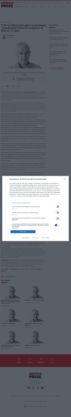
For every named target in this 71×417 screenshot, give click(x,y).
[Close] (65, 179)
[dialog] (35, 208)
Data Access (35, 238)
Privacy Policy (45, 238)
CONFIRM (23, 231)
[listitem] (35, 203)
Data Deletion (25, 238)
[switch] (57, 206)
